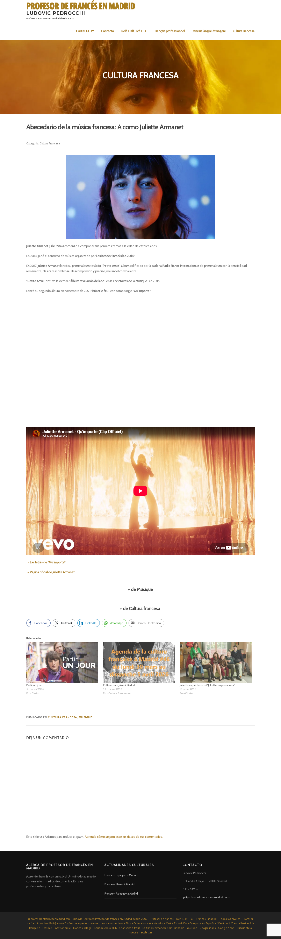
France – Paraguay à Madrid (121, 893)
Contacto (107, 31)
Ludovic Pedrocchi (55, 13)
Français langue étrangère (209, 31)
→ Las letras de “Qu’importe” (46, 562)
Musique (85, 717)
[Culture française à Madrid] (139, 662)
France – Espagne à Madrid (121, 875)
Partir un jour (34, 685)
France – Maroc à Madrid (120, 884)
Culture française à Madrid (119, 685)
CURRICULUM (85, 31)
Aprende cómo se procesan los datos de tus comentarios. (124, 837)
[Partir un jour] (62, 662)
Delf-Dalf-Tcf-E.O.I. (134, 31)
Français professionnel (170, 31)
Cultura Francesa (244, 31)
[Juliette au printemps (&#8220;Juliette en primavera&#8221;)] (216, 662)
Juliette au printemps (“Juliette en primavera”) (208, 685)
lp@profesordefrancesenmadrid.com (206, 897)
